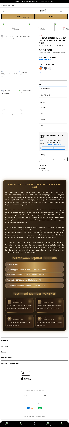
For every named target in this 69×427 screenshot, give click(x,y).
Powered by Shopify (39, 416)
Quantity (42, 155)
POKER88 (31, 416)
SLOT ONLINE (45, 95)
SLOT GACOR (45, 89)
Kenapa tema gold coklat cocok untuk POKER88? (26, 285)
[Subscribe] (45, 395)
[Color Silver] (49, 68)
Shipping (49, 52)
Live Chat (62, 425)
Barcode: (52, 46)
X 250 (43, 113)
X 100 (43, 119)
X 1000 (43, 107)
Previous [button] (2, 2)
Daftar (34, 425)
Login (20, 425)
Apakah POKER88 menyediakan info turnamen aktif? (27, 275)
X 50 (42, 126)
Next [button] (67, 2)
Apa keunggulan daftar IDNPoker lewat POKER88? (26, 270)
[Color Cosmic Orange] (41, 68)
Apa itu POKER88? (14, 264)
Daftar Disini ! (51, 1)
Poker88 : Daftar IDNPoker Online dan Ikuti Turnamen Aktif (34, 1)
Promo (7, 425)
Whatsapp (48, 425)
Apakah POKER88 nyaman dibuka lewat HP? (24, 280)
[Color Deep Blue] (45, 68)
